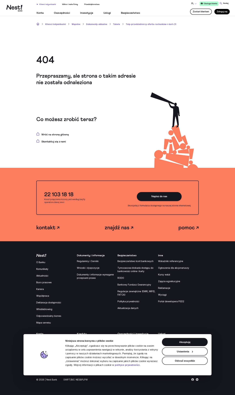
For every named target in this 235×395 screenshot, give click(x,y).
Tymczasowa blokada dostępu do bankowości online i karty (135, 269)
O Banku (40, 262)
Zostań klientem (201, 12)
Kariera (40, 289)
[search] (224, 3)
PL (192, 4)
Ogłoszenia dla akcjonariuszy (173, 267)
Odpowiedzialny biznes (48, 316)
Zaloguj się (222, 12)
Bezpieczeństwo (130, 13)
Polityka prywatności (128, 301)
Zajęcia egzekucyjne (169, 281)
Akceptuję (184, 342)
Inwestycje (86, 13)
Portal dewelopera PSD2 (171, 301)
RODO (121, 278)
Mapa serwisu (43, 322)
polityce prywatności (127, 365)
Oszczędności (62, 13)
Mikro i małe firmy (70, 4)
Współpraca (42, 295)
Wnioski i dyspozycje (88, 267)
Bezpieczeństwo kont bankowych (135, 261)
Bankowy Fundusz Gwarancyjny (134, 284)
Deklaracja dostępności (48, 302)
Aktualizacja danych (128, 308)
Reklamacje (164, 288)
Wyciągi (162, 294)
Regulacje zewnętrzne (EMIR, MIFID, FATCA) (136, 293)
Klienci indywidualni (47, 4)
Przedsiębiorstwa (91, 4)
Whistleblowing (44, 309)
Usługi (107, 13)
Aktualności (42, 275)
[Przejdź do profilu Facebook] (192, 380)
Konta (40, 13)
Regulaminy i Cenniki (88, 261)
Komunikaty (42, 269)
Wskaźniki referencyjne (170, 261)
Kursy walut (164, 274)
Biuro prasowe (44, 282)
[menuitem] (46, 4)
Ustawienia (183, 351)
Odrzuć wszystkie (185, 360)
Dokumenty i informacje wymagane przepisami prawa (95, 276)
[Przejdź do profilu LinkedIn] (197, 380)
